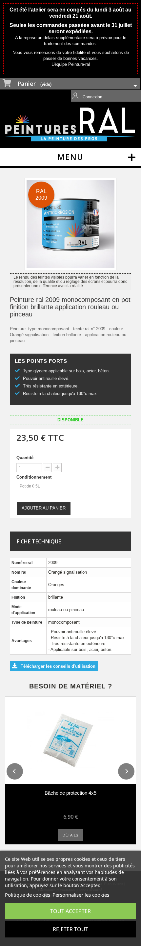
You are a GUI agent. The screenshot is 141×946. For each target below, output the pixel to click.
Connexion (92, 97)
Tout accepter (70, 911)
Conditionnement (34, 477)
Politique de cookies (27, 894)
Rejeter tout (70, 929)
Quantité (24, 457)
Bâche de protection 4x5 (70, 793)
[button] (15, 771)
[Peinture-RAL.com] (70, 125)
